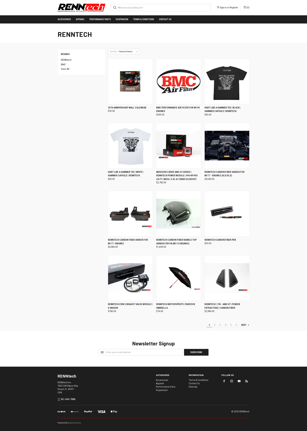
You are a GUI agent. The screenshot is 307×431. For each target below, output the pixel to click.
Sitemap (193, 386)
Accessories (64, 19)
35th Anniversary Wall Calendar (127, 107)
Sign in (223, 7)
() (247, 7)
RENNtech (66, 59)
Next (244, 325)
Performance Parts (100, 19)
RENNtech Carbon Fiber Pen (220, 239)
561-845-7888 (68, 399)
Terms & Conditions (143, 19)
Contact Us (165, 19)
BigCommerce (74, 423)
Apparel (80, 19)
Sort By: (113, 51)
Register (234, 7)
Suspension (122, 19)
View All (65, 69)
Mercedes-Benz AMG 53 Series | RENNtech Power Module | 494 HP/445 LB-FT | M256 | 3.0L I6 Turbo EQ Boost (177, 176)
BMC (63, 64)
